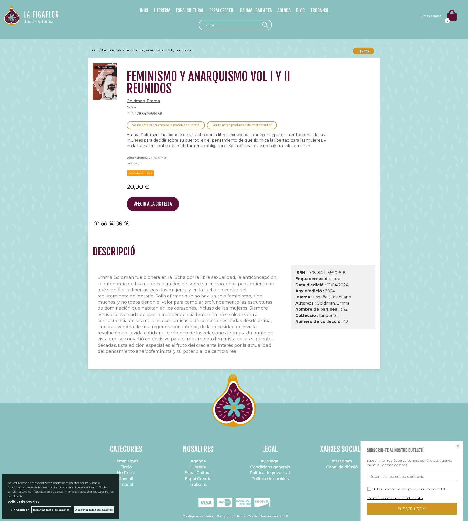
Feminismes (126, 461)
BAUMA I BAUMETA (256, 10)
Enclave (131, 107)
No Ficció (126, 472)
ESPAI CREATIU (221, 10)
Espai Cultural (198, 472)
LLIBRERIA (162, 10)
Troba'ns (198, 484)
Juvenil (126, 478)
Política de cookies (270, 478)
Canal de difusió (342, 467)
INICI (144, 10)
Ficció (126, 467)
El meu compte (431, 16)
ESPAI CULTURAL (190, 10)
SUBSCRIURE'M (412, 509)
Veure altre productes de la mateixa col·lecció (165, 125)
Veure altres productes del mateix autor (242, 125)
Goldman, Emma (143, 101)
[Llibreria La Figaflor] (31, 22)
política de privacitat (431, 489)
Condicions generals (270, 467)
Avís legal (270, 461)
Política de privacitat (270, 472)
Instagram (342, 461)
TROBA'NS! (319, 10)
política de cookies (23, 501)
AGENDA (284, 10)
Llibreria (198, 467)
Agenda (198, 461)
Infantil (126, 484)
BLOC (300, 10)
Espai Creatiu (198, 478)
